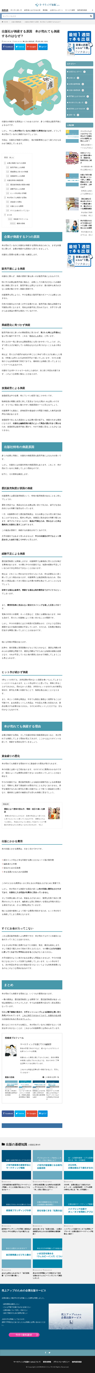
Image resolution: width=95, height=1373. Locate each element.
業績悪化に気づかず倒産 (17, 172)
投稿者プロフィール (18, 219)
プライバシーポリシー (61, 1362)
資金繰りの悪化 (14, 202)
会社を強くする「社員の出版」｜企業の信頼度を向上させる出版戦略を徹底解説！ (47, 1231)
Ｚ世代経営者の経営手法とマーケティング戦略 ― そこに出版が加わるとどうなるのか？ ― (16, 1187)
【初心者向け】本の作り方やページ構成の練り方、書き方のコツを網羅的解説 (86, 204)
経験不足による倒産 (15, 189)
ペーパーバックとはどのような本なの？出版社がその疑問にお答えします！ (86, 136)
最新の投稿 (17, 223)
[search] (91, 16)
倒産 (41, 41)
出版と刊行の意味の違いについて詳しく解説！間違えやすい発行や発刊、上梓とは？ (86, 181)
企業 (38, 41)
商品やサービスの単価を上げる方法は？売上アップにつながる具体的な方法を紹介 (52, 1095)
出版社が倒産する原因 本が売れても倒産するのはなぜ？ (43, 22)
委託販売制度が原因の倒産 (18, 185)
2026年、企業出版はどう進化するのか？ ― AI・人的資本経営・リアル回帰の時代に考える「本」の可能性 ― (78, 1187)
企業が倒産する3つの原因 (15, 163)
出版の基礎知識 (16, 22)
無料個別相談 (82, 10)
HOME (6, 22)
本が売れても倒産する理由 (16, 197)
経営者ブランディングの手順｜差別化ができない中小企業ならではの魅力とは (16, 1230)
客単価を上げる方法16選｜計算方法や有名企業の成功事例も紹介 (39, 1094)
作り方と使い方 (16, 10)
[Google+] (31, 47)
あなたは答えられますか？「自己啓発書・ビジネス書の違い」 (15, 1274)
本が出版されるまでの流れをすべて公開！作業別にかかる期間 (86, 224)
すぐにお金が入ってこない (18, 210)
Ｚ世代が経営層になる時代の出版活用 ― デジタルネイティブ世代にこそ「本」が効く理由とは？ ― (46, 1187)
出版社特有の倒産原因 (14, 180)
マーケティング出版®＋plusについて (27, 1362)
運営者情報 (47, 1362)
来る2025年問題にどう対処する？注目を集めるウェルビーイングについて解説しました (47, 1275)
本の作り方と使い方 (12, 1086)
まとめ (8, 215)
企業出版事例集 (76, 84)
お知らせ (73, 78)
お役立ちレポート (56, 10)
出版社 (46, 41)
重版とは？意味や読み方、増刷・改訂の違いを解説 (24, 810)
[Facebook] (8, 47)
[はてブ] (43, 47)
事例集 (45, 10)
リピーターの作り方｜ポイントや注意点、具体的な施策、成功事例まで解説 (25, 1094)
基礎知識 (5, 10)
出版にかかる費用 (14, 206)
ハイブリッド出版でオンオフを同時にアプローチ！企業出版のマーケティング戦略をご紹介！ (78, 1231)
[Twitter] (20, 47)
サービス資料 (70, 10)
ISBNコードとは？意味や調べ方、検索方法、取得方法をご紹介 (86, 158)
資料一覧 (73, 115)
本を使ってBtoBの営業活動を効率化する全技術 (11, 1093)
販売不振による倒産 (15, 167)
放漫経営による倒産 (15, 176)
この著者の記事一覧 (51, 1077)
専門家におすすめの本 (78, 96)
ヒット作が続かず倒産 (16, 193)
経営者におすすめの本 (32, 10)
